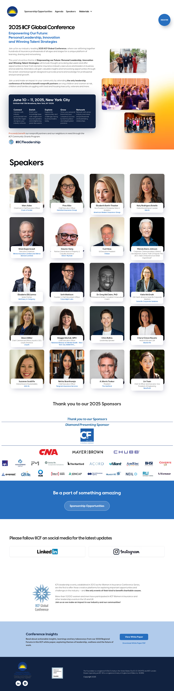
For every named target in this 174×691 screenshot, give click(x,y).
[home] (12, 11)
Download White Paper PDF (134, 643)
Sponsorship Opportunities (38, 11)
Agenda (59, 11)
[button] (85, 11)
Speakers (71, 11)
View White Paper (134, 637)
